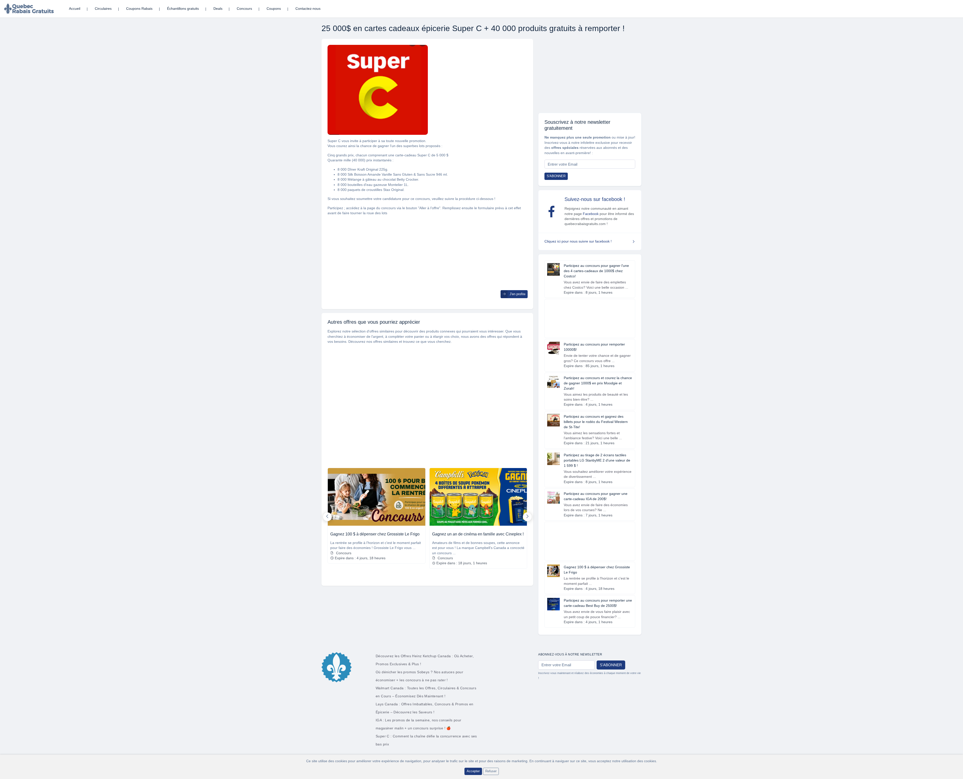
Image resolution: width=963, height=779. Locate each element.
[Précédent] (327, 516)
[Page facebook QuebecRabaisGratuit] (551, 211)
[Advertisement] (427, 255)
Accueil (74, 9)
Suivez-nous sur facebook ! (595, 199)
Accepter (473, 771)
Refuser (491, 771)
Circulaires (103, 9)
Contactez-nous (307, 9)
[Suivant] (527, 516)
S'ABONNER (556, 176)
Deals (217, 9)
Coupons (274, 9)
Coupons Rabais (139, 9)
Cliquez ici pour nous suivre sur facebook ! (578, 241)
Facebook (591, 214)
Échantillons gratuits (183, 9)
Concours (244, 9)
